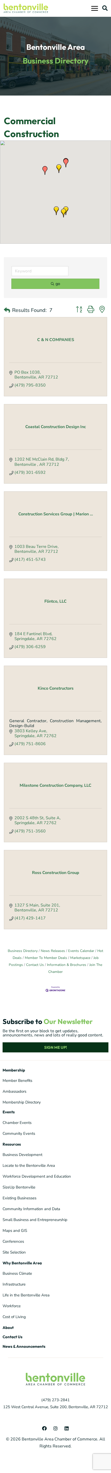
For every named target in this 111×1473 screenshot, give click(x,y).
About (8, 1327)
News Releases (53, 950)
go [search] (58, 284)
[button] (104, 8)
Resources (12, 1144)
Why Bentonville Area (22, 1263)
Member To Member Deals (46, 957)
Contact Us (35, 964)
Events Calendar (81, 950)
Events (9, 1111)
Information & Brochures (66, 964)
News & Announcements (24, 1346)
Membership (14, 1070)
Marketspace (80, 957)
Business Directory (23, 950)
